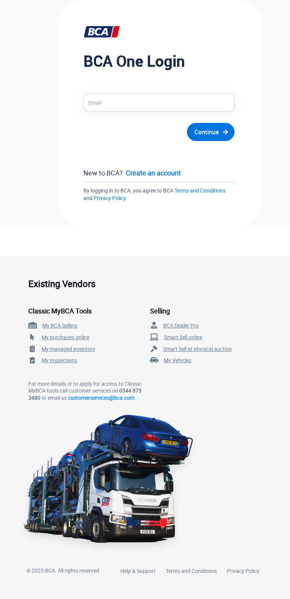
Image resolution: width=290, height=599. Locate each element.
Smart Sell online (183, 337)
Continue (206, 132)
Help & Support (138, 570)
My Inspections (59, 360)
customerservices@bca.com (101, 397)
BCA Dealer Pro (181, 325)
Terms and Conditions (199, 190)
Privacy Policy (110, 198)
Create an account (153, 172)
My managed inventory (68, 348)
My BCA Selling (59, 325)
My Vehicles (177, 360)
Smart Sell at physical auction (197, 348)
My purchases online (65, 337)
